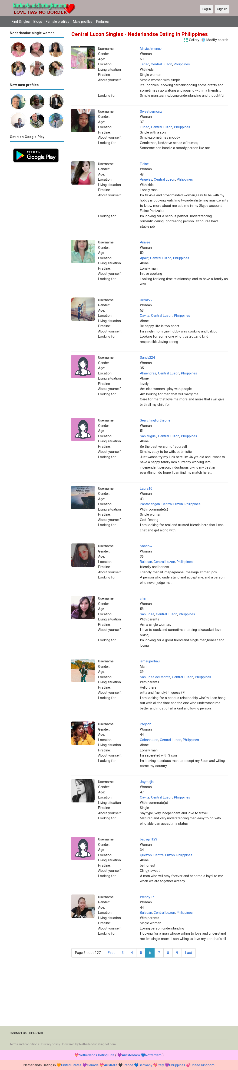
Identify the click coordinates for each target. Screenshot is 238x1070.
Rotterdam (153, 1055)
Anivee (145, 242)
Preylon (145, 724)
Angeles (146, 179)
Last (188, 953)
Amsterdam (131, 1055)
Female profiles (57, 21)
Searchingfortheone (155, 420)
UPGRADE (36, 1033)
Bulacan (146, 562)
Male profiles (83, 21)
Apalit (144, 258)
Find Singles (21, 21)
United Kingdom (203, 1065)
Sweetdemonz (151, 111)
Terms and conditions (24, 1044)
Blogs (37, 21)
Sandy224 (147, 357)
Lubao (144, 127)
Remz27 (146, 300)
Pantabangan (150, 504)
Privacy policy (50, 1044)
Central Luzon (161, 64)
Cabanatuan (149, 740)
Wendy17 (147, 897)
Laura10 (146, 488)
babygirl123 (148, 839)
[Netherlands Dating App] (36, 148)
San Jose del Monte (155, 677)
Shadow (146, 546)
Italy (161, 1065)
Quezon (146, 855)
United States (71, 1065)
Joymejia (147, 782)
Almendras (148, 373)
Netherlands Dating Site (96, 1055)
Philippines (182, 64)
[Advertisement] (37, 235)
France (128, 1065)
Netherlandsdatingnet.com (97, 1044)
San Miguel (148, 436)
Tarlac (144, 64)
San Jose (147, 614)
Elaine (144, 164)
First (111, 953)
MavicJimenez (151, 49)
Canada (93, 1065)
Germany (145, 1065)
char (143, 598)
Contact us (18, 1033)
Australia (110, 1065)
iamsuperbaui (150, 661)
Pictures (102, 21)
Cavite (144, 315)
